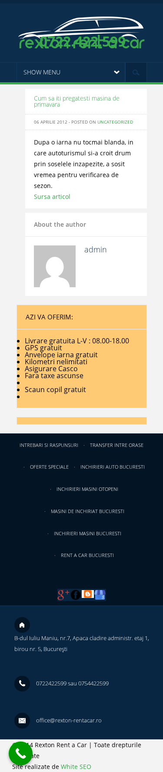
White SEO (76, 766)
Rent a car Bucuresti (87, 555)
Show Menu (41, 72)
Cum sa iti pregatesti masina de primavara (77, 101)
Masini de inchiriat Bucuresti (87, 511)
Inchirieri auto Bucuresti (112, 466)
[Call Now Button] (21, 753)
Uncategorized (115, 122)
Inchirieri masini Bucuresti (87, 533)
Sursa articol (52, 196)
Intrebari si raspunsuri (49, 445)
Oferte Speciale (49, 466)
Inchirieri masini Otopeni (87, 489)
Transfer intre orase (116, 445)
